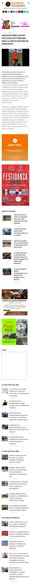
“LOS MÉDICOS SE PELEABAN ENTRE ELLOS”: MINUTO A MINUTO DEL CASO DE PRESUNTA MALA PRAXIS (19, 392)
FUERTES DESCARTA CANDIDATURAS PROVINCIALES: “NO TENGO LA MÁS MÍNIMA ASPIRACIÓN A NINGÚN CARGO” (18, 416)
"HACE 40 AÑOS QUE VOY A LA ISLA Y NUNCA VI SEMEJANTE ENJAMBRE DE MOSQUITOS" (18, 524)
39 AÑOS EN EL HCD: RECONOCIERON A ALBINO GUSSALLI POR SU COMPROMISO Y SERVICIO (19, 404)
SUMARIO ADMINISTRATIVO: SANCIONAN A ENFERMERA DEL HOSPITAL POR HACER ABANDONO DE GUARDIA (18, 497)
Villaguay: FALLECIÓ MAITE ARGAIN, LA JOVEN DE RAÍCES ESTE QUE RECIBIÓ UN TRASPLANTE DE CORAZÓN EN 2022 (18, 472)
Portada (5, 32)
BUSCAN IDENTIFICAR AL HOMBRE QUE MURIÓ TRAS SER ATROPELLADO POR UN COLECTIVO (18, 440)
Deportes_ (10, 32)
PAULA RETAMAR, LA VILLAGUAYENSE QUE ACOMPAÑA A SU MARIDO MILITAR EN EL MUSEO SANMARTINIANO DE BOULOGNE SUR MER (19, 573)
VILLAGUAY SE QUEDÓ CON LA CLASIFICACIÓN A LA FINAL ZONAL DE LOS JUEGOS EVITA (21, 244)
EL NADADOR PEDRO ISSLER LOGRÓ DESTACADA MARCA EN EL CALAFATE (20, 232)
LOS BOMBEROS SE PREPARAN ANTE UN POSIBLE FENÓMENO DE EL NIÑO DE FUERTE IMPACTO (19, 508)
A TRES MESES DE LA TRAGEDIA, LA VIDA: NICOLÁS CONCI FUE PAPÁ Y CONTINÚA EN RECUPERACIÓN (18, 485)
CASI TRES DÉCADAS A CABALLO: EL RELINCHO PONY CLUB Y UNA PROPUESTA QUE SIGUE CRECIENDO (20, 219)
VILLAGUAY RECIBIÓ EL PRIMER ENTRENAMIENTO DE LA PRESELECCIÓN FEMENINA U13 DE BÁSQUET (21, 274)
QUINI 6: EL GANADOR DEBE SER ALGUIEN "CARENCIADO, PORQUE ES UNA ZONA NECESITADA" (19, 534)
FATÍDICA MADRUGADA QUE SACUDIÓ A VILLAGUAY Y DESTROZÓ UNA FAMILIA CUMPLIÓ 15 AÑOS (17, 459)
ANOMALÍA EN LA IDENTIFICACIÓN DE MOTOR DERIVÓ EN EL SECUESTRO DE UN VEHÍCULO (19, 428)
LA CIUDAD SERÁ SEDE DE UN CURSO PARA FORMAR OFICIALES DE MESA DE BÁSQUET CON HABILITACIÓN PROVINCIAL (21, 258)
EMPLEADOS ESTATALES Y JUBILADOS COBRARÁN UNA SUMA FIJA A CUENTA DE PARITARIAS (17, 545)
